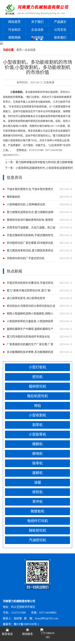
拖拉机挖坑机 (37, 396)
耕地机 (37, 454)
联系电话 (7, 634)
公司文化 (60, 29)
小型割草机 (37, 434)
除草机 (37, 463)
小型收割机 (37, 415)
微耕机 (37, 444)
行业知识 (14, 29)
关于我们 (37, 21)
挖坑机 (37, 377)
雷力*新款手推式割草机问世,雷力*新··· (30, 290)
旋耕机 (37, 473)
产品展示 (60, 21)
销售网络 (14, 37)
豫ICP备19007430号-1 (26, 624)
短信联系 (27, 634)
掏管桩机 (37, 511)
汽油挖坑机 (37, 540)
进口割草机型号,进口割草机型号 (26, 298)
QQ (48, 637)
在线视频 (37, 37)
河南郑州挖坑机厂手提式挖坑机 (25, 258)
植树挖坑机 (37, 386)
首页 (19, 49)
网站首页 (14, 21)
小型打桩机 (37, 367)
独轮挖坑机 (37, 530)
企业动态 (37, 29)
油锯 (37, 482)
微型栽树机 (13, 196)
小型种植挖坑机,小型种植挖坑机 (26, 204)
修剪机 (37, 492)
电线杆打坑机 (37, 521)
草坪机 (37, 502)
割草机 (37, 425)
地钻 (37, 406)
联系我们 (60, 37)
